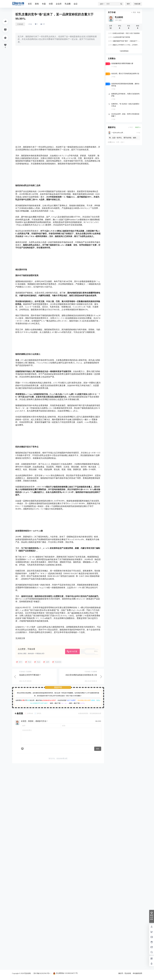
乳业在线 (27, 973)
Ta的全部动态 (124, 51)
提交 (97, 749)
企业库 (59, 4)
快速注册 (137, 4)
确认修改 (98, 721)
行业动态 (20, 24)
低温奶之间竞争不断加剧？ (30, 675)
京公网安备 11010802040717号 (67, 973)
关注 (134, 12)
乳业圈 (68, 4)
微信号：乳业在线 (124, 973)
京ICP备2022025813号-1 (41, 973)
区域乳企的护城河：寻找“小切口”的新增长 (124, 33)
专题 (44, 4)
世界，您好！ (120, 142)
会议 (75, 4)
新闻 (37, 4)
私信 (138, 12)
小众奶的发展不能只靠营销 (119, 37)
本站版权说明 (137, 973)
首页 (30, 4)
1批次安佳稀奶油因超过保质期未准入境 (81, 675)
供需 (51, 4)
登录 (128, 4)
